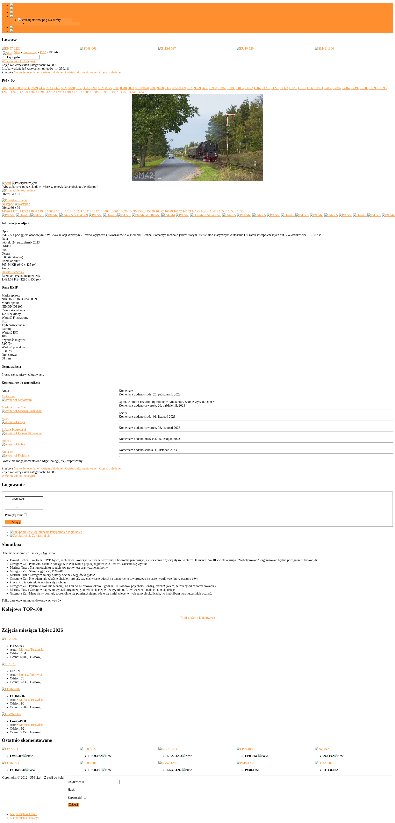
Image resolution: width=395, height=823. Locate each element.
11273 (275, 88)
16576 (241, 211)
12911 (42, 92)
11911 (319, 88)
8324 (101, 88)
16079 (169, 211)
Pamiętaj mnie (14, 515)
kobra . (6, 440)
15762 (141, 211)
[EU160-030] (11, 763)
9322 (168, 88)
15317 (87, 211)
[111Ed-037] (167, 48)
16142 (178, 211)
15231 (78, 211)
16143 (187, 211)
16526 (232, 211)
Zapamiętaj (75, 797)
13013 (69, 92)
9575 (190, 88)
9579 (197, 88)
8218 (94, 88)
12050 (328, 88)
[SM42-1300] (324, 48)
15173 (69, 211)
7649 (34, 88)
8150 (79, 88)
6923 (64, 88)
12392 (337, 88)
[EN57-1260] (167, 763)
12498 (355, 88)
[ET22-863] (10, 639)
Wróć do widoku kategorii (19, 61)
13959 (105, 92)
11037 (240, 88)
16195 (196, 211)
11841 (293, 88)
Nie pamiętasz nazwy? (24, 818)
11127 (249, 88)
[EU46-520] (245, 48)
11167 (257, 88)
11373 (284, 88)
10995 (231, 88)
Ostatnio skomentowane (80, 72)
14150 (123, 92)
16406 (205, 211)
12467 (346, 88)
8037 (27, 88)
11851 (302, 88)
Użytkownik (76, 782)
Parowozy (30, 52)
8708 (116, 88)
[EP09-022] (88, 749)
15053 (51, 211)
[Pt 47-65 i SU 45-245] (205, 215)
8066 (5, 88)
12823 (33, 92)
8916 (138, 88)
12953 (60, 92)
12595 (382, 88)
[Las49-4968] (11, 714)
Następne (8, 204)
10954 (213, 88)
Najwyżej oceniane (26, 72)
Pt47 (43, 52)
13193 (78, 92)
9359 (175, 88)
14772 (24, 211)
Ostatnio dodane (52, 72)
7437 (42, 88)
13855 (87, 92)
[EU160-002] (11, 689)
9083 (153, 88)
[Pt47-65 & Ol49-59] (73, 215)
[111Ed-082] (323, 763)
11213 (266, 88)
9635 (205, 88)
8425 (108, 88)
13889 (96, 92)
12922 (51, 92)
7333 (49, 88)
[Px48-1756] (245, 763)
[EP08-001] (88, 763)
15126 (60, 211)
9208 (160, 88)
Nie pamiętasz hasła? (23, 814)
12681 (6, 92)
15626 (123, 211)
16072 (160, 211)
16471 (214, 211)
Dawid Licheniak (13, 272)
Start (17, 52)
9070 (145, 88)
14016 (114, 92)
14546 (132, 92)
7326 (56, 88)
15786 (150, 211)
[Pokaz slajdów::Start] (6, 183)
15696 (132, 211)
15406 (105, 211)
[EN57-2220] (11, 48)
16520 (223, 211)
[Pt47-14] (168, 215)
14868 (33, 211)
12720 (24, 92)
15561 (114, 211)
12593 (373, 88)
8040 (19, 88)
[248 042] (322, 749)
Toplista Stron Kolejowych (197, 617)
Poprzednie (27, 190)
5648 (71, 88)
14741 (15, 211)
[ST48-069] (88, 48)
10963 (222, 88)
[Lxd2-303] (10, 749)
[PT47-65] (244, 215)
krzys (5, 418)
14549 (141, 92)
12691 (15, 92)
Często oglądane (110, 72)
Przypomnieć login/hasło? (66, 532)
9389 (182, 88)
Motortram (8, 396)
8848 (123, 88)
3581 (86, 88)
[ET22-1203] (167, 749)
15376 (96, 211)
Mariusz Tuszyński (14, 407)
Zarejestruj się (40, 535)
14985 (42, 211)
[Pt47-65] (8, 215)
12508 (364, 88)
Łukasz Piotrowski (14, 429)
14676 (6, 211)
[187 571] (9, 664)
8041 (12, 88)
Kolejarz (7, 451)
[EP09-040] (245, 749)
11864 (311, 88)
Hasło (71, 789)
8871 (131, 88)
